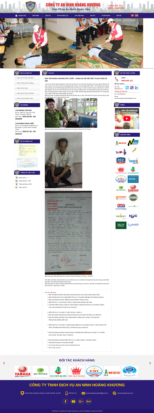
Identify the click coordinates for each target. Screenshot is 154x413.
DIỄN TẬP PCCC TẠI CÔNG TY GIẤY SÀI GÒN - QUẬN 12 (65, 312)
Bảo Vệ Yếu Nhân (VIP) (25, 98)
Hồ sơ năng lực (62, 15)
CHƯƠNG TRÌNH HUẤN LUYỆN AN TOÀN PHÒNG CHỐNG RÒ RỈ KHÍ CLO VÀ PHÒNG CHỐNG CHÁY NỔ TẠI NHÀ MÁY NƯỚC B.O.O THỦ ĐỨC (76, 306)
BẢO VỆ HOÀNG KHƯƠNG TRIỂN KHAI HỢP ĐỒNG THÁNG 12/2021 (69, 300)
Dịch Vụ (48, 15)
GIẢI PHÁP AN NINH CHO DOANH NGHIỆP (61, 342)
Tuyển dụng (106, 15)
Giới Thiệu (35, 15)
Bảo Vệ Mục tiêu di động (25, 83)
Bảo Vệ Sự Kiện (22, 88)
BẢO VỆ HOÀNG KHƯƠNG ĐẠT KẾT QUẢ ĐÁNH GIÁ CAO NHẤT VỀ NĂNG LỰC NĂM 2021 (75, 315)
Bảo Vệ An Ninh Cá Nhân (25, 93)
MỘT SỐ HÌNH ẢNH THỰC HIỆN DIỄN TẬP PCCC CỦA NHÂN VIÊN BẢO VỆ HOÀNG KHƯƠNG (76, 297)
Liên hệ (118, 15)
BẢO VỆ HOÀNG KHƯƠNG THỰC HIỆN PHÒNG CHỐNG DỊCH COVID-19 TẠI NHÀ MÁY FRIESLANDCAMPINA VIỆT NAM (74, 319)
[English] (137, 15)
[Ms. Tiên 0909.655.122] (131, 89)
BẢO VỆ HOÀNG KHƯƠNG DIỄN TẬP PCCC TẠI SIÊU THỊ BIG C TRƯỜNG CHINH (72, 340)
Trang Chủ (22, 15)
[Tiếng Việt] (133, 15)
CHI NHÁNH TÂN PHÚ (23, 110)
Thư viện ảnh (79, 15)
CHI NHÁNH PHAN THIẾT (24, 123)
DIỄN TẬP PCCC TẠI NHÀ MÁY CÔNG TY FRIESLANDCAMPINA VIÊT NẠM (70, 302)
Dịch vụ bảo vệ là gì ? (55, 347)
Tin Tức (92, 15)
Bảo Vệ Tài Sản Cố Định (25, 78)
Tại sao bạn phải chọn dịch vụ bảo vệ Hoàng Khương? (64, 345)
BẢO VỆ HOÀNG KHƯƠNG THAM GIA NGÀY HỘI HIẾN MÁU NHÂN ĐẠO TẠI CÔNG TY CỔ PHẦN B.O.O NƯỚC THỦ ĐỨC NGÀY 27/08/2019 (77, 334)
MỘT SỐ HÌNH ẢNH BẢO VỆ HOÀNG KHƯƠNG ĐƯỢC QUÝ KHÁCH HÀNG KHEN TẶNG (74, 295)
